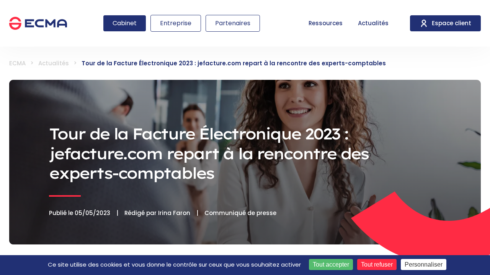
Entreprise (175, 23)
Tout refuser (377, 264)
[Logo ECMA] (38, 23)
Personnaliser (424, 264)
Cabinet (125, 23)
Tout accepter (331, 264)
